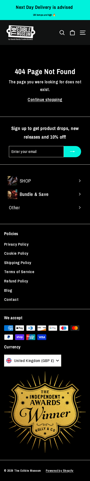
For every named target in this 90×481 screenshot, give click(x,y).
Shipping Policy (17, 262)
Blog (8, 290)
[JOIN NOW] (72, 151)
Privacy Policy (16, 244)
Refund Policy (16, 281)
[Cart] (72, 32)
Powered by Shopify (59, 471)
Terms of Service (19, 271)
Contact (11, 299)
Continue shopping (45, 100)
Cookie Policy (16, 253)
